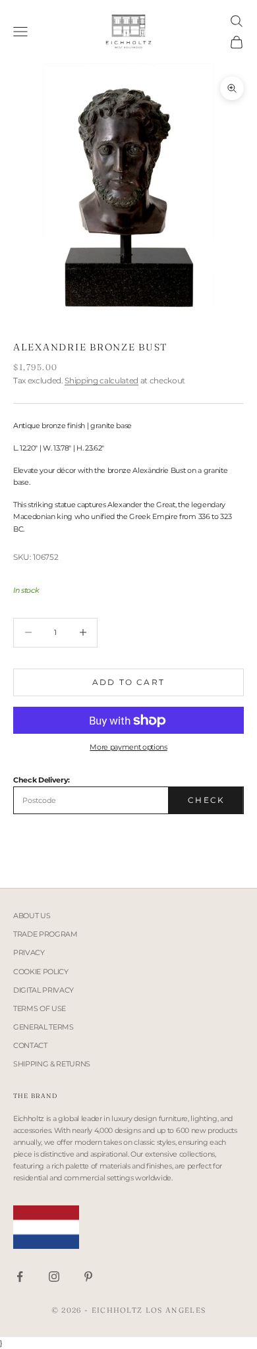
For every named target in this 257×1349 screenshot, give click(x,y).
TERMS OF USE (39, 1008)
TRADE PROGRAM (45, 934)
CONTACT (30, 1045)
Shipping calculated (101, 380)
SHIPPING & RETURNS (51, 1063)
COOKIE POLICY (41, 971)
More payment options (128, 747)
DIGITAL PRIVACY (43, 990)
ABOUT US (31, 915)
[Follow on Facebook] (19, 1276)
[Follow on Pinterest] (88, 1276)
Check (206, 800)
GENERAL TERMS (43, 1027)
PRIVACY (29, 952)
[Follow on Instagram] (54, 1276)
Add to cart (128, 682)
